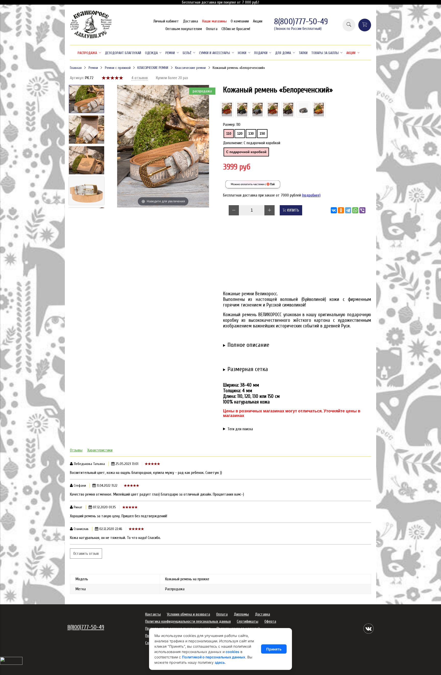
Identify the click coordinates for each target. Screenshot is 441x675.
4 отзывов (139, 78)
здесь (220, 662)
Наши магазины (214, 21)
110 (228, 134)
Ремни (93, 68)
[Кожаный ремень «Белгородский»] (226, 109)
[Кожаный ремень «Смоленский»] (257, 109)
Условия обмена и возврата (188, 614)
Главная (76, 68)
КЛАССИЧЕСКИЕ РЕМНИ (152, 68)
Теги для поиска (240, 429)
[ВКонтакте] (334, 210)
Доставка (190, 21)
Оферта (270, 621)
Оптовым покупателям (183, 29)
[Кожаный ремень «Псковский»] (288, 109)
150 (262, 134)
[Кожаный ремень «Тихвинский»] (242, 109)
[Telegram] (348, 210)
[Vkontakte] (368, 628)
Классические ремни (190, 68)
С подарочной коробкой (246, 152)
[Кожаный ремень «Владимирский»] (303, 109)
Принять (273, 649)
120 (239, 134)
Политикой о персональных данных (213, 657)
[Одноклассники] (341, 210)
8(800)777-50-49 (301, 22)
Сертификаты (247, 621)
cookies (232, 651)
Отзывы (76, 450)
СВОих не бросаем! (236, 29)
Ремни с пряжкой (118, 68)
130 (251, 134)
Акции (257, 21)
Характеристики (100, 450)
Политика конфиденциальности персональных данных (188, 621)
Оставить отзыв (86, 553)
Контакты (153, 614)
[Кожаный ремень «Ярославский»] (318, 109)
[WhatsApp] (355, 210)
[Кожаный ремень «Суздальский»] (272, 109)
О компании (240, 21)
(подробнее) (311, 195)
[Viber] (362, 210)
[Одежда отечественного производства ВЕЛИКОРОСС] (91, 37)
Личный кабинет (166, 21)
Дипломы (241, 614)
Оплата (211, 29)
